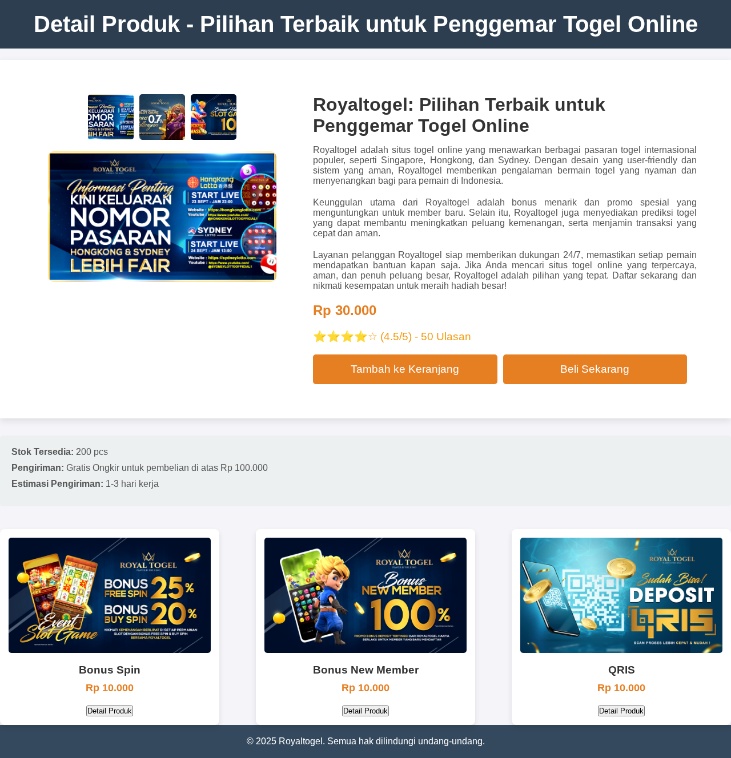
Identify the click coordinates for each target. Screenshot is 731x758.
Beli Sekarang (594, 369)
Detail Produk (109, 711)
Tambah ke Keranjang (405, 369)
